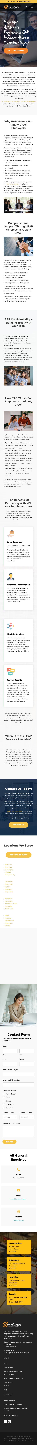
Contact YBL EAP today (14, 811)
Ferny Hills (8, 884)
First (4, 1054)
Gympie (7, 886)
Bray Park (8, 867)
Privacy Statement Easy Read (13, 1404)
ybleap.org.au (18, 1220)
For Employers (8, 1367)
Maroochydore (11, 1094)
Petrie (7, 915)
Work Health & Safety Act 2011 (14, 1378)
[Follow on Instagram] (9, 1421)
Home (6, 1364)
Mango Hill (8, 898)
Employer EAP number (11, 1080)
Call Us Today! (16, 50)
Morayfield (8, 901)
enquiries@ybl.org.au (18, 1199)
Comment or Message (11, 1123)
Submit (9, 1142)
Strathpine (8, 923)
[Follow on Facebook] (5, 1421)
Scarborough (9, 920)
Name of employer (10, 1070)
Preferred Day (8, 1113)
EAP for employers (13, 184)
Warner (7, 925)
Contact (6, 1386)
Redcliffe (8, 918)
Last (20, 1054)
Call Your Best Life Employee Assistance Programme (18, 101)
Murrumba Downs (11, 903)
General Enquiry (19, 855)
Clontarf (8, 872)
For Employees (8, 1382)
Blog (5, 1389)
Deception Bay (10, 875)
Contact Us (18, 825)
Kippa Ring (9, 892)
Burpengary (9, 869)
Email (22, 1059)
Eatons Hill (9, 881)
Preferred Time (26, 1113)
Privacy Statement (9, 1401)
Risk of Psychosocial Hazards (13, 1371)
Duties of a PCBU (9, 1375)
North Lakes (9, 909)
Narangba (8, 906)
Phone (5, 1059)
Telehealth (8, 864)
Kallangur (8, 889)
